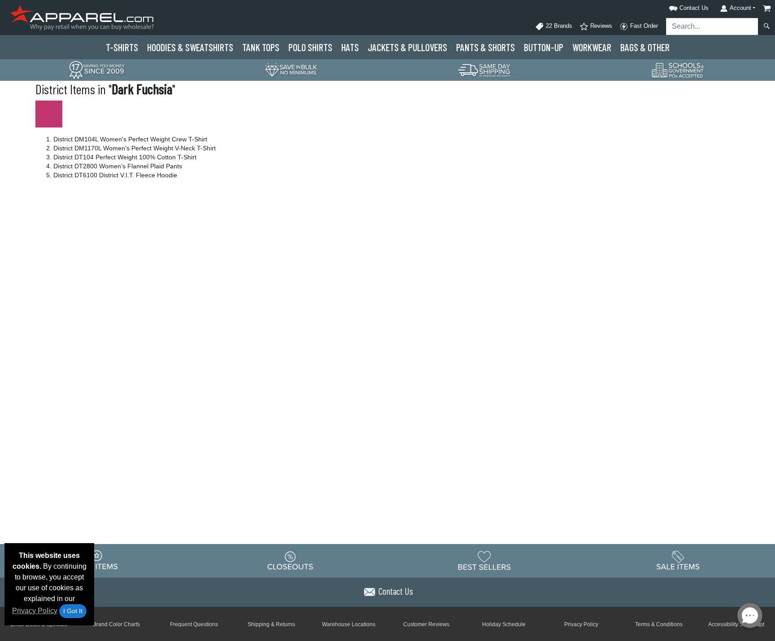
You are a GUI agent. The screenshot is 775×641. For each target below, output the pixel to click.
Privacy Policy (34, 611)
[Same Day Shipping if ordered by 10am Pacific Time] (484, 69)
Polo (310, 47)
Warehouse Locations (348, 624)
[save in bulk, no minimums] (291, 69)
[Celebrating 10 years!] (97, 69)
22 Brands (558, 25)
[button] (677, 6)
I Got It (73, 611)
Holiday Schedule (504, 624)
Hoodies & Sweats (190, 47)
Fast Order (643, 25)
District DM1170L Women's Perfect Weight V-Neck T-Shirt (134, 148)
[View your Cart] (766, 8)
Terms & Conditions (659, 624)
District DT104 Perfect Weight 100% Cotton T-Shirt (124, 157)
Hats (350, 47)
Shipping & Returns (271, 624)
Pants (485, 47)
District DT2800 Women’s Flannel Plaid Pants (117, 166)
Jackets (407, 47)
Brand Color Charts (116, 624)
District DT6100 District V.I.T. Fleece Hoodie (115, 175)
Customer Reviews (426, 624)
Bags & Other (645, 47)
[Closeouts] (290, 560)
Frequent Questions (194, 624)
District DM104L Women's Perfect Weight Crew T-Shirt (130, 139)
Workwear (591, 47)
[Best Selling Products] (484, 560)
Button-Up (543, 47)
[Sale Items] (678, 560)
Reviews (600, 25)
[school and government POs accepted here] (678, 70)
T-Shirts (122, 47)
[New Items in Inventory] (97, 560)
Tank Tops (260, 47)
